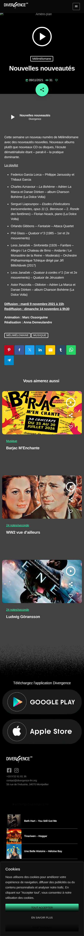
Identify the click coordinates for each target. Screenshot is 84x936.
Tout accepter (42, 907)
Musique (39, 335)
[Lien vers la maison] (16, 6)
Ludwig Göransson (23, 617)
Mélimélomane (41, 58)
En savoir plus (42, 917)
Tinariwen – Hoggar (35, 836)
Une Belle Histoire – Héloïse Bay (43, 851)
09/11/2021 (34, 80)
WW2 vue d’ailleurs (23, 532)
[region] (42, 899)
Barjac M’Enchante (23, 448)
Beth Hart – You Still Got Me (40, 820)
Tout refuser (42, 927)
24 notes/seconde (17, 525)
